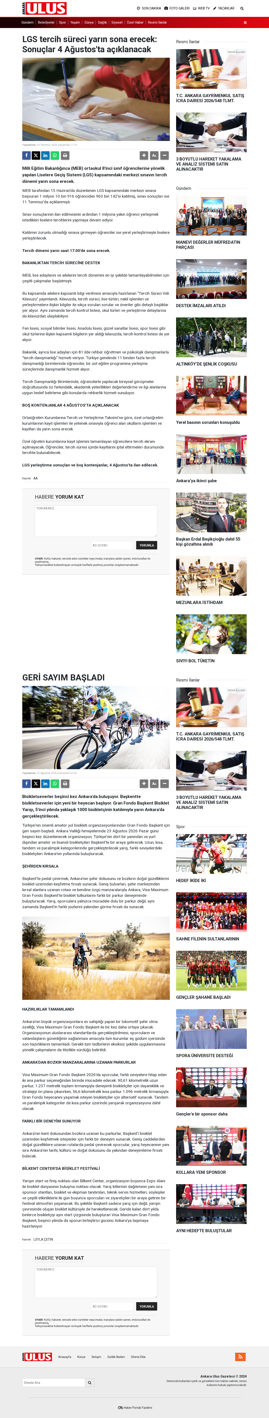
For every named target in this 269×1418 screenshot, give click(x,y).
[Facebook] (26, 155)
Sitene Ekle (138, 1357)
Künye (81, 1357)
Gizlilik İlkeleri (116, 1357)
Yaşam (75, 22)
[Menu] (245, 22)
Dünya (89, 22)
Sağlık (102, 22)
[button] (144, 155)
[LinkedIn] (45, 155)
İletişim (96, 1357)
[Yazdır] (65, 155)
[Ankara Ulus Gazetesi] (44, 8)
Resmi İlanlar (157, 22)
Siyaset (117, 22)
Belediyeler (46, 22)
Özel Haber (135, 22)
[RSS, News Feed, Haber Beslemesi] (240, 1357)
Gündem (27, 22)
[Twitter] (36, 155)
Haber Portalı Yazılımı (138, 1407)
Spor (62, 22)
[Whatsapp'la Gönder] (55, 155)
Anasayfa (64, 1357)
